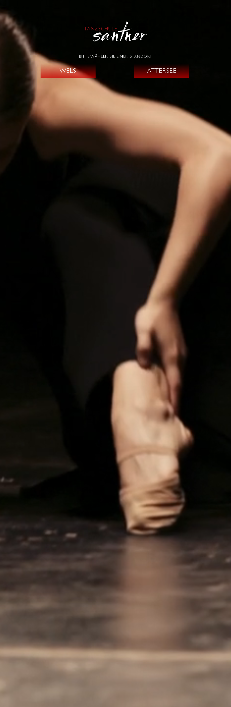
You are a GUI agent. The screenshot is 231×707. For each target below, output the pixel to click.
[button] (68, 71)
